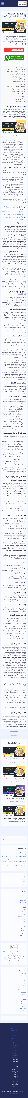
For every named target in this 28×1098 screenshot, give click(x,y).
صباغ (25, 910)
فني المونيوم (23, 914)
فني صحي (24, 924)
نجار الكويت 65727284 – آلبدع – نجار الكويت (13, 206)
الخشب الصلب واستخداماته (17, 80)
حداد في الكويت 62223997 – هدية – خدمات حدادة (14, 857)
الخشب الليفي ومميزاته (18, 81)
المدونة (24, 895)
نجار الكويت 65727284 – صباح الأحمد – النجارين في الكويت (14, 779)
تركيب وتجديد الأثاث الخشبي (17, 76)
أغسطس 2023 (23, 884)
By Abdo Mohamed (14, 1093)
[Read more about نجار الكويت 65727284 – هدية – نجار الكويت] (14, 791)
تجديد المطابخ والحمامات (18, 90)
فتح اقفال (24, 912)
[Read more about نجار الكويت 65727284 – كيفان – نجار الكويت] (14, 752)
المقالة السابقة (14, 731)
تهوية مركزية (23, 903)
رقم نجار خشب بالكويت (19, 98)
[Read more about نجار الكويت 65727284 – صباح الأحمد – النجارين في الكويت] (14, 772)
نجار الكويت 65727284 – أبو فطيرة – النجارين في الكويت (12, 212)
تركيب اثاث (21, 96)
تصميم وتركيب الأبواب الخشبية (16, 75)
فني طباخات (23, 926)
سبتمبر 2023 (23, 882)
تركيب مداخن (23, 900)
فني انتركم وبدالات (21, 917)
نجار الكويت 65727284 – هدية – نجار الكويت (15, 799)
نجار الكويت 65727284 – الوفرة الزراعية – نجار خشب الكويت (14, 819)
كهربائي (24, 933)
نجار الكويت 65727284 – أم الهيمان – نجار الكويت (13, 215)
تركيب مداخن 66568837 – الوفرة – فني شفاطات (15, 859)
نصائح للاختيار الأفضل (19, 83)
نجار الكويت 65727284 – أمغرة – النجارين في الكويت (12, 218)
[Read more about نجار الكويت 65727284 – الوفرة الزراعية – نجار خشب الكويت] (14, 811)
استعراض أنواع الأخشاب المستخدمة (16, 78)
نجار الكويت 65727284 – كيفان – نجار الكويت (15, 759)
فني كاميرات (23, 931)
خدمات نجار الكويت (20, 73)
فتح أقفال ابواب (20, 93)
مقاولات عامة (23, 935)
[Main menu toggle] (2, 3)
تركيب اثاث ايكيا (20, 95)
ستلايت (24, 907)
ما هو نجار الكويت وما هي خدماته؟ (15, 69)
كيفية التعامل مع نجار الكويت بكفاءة (15, 86)
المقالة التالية (14, 735)
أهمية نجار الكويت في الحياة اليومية (15, 71)
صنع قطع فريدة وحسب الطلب (16, 91)
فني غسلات (23, 928)
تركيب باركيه (23, 898)
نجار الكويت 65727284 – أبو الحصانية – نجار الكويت (13, 208)
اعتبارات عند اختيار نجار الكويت (16, 85)
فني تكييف (23, 919)
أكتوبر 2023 (23, 879)
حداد (25, 905)
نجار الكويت (23, 19)
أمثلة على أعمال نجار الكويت (18, 88)
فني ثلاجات (23, 921)
